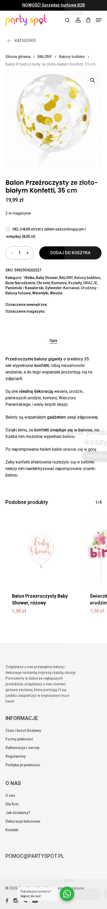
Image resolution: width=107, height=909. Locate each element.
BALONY (45, 56)
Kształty (75, 283)
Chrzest (43, 283)
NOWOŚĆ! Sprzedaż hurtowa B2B (53, 5)
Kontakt (11, 830)
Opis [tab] (53, 340)
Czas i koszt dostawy (23, 730)
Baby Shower (47, 278)
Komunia (59, 283)
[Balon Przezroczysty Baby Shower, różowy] (40, 550)
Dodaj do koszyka (70, 252)
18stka (28, 278)
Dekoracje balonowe (22, 821)
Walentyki (40, 293)
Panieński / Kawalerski (24, 288)
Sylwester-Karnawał (62, 288)
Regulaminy (15, 756)
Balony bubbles (72, 56)
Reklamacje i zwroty (22, 748)
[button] (99, 20)
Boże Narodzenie (20, 283)
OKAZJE (90, 283)
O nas (10, 795)
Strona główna (17, 56)
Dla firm (12, 804)
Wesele (56, 293)
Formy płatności (19, 739)
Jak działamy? (17, 813)
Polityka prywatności (22, 765)
